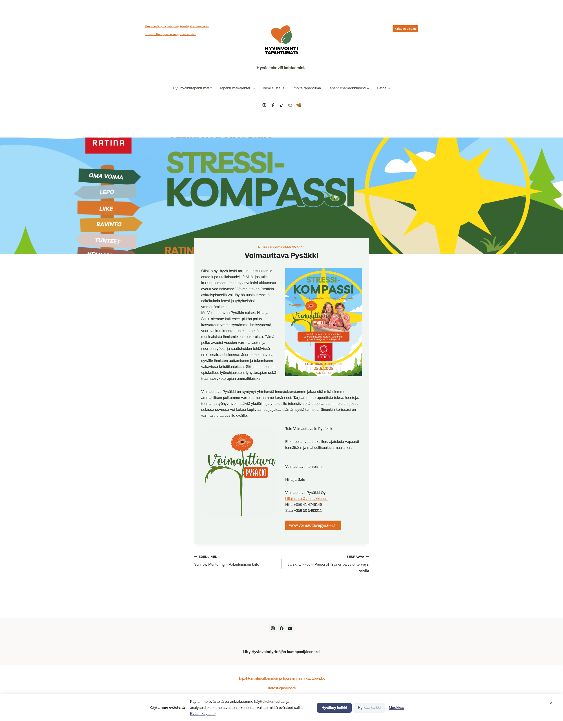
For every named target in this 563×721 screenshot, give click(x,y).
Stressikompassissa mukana (281, 246)
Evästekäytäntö (203, 714)
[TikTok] (281, 105)
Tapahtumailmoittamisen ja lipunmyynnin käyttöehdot (281, 678)
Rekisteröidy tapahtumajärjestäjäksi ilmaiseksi (177, 26)
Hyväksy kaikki (334, 708)
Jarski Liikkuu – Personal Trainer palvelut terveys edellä (328, 563)
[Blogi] (298, 105)
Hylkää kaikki (369, 708)
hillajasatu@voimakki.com (306, 499)
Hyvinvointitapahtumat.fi (192, 88)
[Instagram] (264, 105)
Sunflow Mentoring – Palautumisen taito (226, 561)
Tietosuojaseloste (281, 688)
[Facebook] (273, 105)
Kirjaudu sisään (405, 28)
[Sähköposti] (290, 105)
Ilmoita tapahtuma (306, 88)
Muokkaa (396, 708)
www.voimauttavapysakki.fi (313, 525)
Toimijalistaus (273, 88)
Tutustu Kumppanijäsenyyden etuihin (170, 34)
